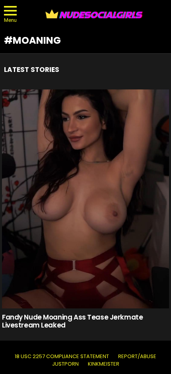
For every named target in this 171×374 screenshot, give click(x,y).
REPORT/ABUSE (137, 356)
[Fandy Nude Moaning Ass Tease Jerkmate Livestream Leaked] (85, 198)
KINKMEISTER (103, 364)
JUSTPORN (65, 364)
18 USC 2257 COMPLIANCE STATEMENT (62, 356)
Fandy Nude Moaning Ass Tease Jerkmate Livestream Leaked (72, 321)
